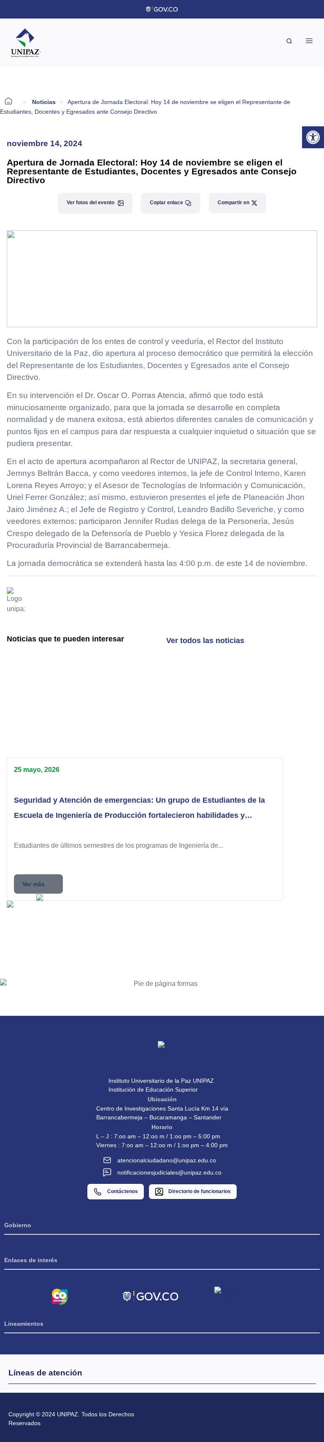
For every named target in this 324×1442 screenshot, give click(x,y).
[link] (313, 137)
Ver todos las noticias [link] (205, 640)
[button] (80, 913)
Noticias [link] (44, 102)
